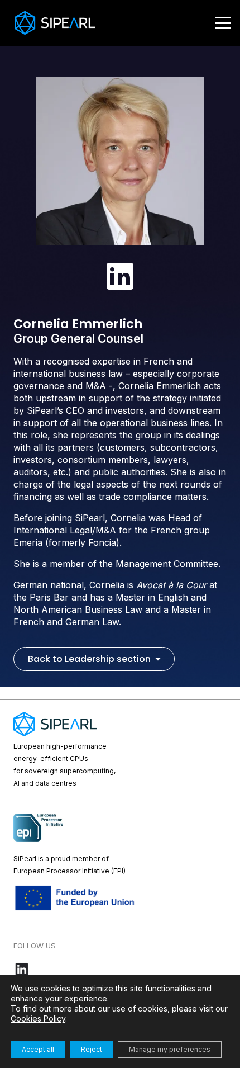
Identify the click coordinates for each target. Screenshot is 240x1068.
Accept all (38, 1049)
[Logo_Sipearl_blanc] (55, 23)
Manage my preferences (169, 1049)
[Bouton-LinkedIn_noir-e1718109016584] (120, 969)
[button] (223, 23)
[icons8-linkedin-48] (120, 276)
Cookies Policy (38, 1018)
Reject (91, 1049)
